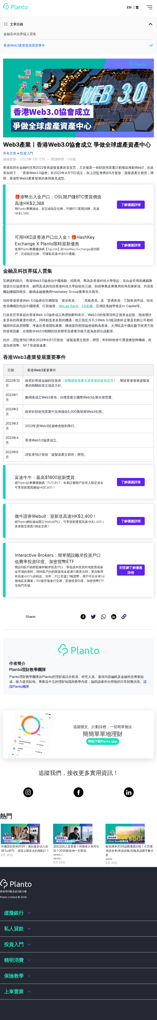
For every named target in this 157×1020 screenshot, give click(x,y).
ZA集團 (87, 306)
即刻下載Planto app (102, 741)
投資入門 (26, 153)
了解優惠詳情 (131, 205)
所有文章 (9, 153)
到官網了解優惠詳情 (130, 570)
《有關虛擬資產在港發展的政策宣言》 (89, 380)
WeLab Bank (68, 306)
